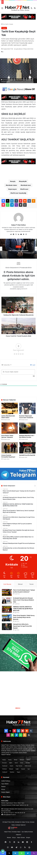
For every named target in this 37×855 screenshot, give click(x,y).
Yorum (31, 584)
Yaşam (18, 772)
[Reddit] (25, 201)
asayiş (13, 181)
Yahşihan (12, 772)
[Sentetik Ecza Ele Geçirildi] (27, 447)
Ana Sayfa (5, 24)
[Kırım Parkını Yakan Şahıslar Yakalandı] (9, 428)
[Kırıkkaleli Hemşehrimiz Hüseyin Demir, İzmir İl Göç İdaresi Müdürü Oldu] (7, 600)
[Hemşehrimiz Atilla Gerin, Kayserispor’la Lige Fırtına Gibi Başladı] (7, 626)
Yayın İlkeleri (5, 783)
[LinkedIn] (12, 201)
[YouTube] (21, 234)
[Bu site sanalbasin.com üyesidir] (12, 829)
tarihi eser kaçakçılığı (18, 193)
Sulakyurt (4, 772)
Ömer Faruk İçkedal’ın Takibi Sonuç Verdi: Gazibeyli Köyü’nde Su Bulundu (24, 617)
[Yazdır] (25, 205)
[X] (7, 201)
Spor (28, 769)
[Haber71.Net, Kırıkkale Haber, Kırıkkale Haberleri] (17, 8)
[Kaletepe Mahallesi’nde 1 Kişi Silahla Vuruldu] (27, 428)
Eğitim (10, 762)
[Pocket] (3, 205)
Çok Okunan (7, 584)
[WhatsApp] (7, 205)
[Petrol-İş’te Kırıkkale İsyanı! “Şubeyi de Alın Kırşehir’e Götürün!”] (7, 592)
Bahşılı (15, 759)
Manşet (11, 769)
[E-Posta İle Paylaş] (20, 205)
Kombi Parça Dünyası (23, 829)
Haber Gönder (21, 837)
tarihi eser (24, 189)
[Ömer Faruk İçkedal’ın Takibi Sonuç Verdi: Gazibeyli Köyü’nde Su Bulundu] (7, 618)
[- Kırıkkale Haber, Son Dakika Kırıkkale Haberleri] (18, 16)
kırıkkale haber (12, 185)
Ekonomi (4, 762)
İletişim (28, 837)
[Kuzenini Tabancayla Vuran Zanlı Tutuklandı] (27, 408)
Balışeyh (22, 759)
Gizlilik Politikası (5, 781)
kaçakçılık (23, 181)
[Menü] (2, 9)
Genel (16, 762)
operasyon (13, 189)
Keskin (11, 766)
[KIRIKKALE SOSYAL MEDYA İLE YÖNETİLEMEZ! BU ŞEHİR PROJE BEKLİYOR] (7, 609)
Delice (28, 759)
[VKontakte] (29, 201)
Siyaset (23, 769)
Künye (3, 789)
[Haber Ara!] (35, 9)
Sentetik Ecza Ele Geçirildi (27, 455)
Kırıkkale (4, 769)
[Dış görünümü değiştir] (32, 9)
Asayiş (11, 24)
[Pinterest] (20, 201)
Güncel (20, 584)
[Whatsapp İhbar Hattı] (18, 652)
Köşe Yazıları (19, 766)
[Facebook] (3, 201)
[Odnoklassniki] (33, 201)
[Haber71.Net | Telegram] (18, 474)
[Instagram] (26, 234)
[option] (18, 249)
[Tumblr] (16, 201)
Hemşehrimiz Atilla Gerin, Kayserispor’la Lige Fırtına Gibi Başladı (22, 626)
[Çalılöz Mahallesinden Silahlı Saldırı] (9, 408)
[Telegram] (12, 205)
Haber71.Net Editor (18, 225)
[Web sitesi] (11, 234)
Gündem (28, 762)
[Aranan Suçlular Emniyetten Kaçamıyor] (9, 447)
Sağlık (17, 769)
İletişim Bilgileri (5, 792)
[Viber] (16, 205)
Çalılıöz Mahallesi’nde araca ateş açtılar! (18, 250)
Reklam (3, 786)
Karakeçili (4, 766)
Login (33, 365)
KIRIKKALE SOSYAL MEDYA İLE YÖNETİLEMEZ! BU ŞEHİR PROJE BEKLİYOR (23, 608)
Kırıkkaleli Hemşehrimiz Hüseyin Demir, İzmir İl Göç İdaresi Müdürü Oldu (23, 600)
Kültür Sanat (28, 766)
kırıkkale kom (26, 185)
